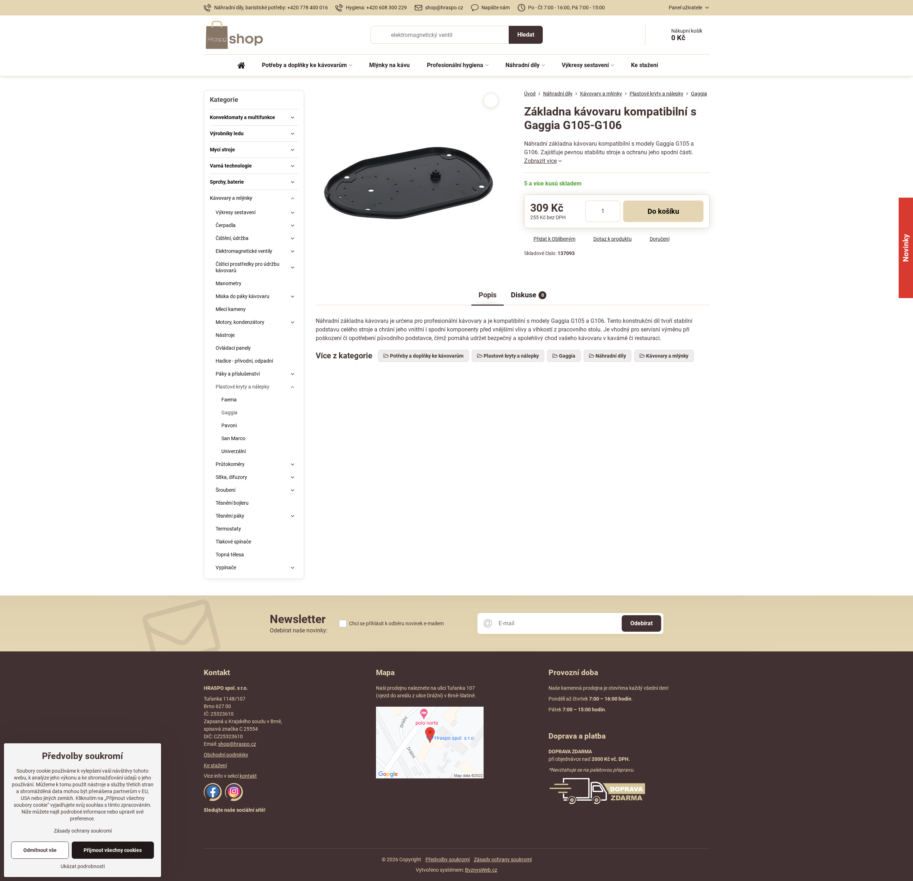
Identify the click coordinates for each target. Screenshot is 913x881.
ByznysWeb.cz (481, 870)
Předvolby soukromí (447, 859)
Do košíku (663, 211)
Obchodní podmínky (226, 755)
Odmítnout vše (40, 850)
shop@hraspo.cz (237, 744)
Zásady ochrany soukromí (503, 859)
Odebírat (641, 623)
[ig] (234, 799)
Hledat (525, 34)
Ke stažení (215, 765)
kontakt (248, 776)
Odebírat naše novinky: (299, 630)
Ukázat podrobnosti (83, 866)
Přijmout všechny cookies (113, 850)
